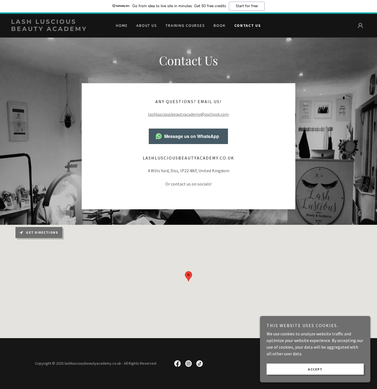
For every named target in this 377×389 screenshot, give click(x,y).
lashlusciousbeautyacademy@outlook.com (188, 114)
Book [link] (219, 25)
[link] (55, 29)
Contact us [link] (247, 25)
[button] (360, 25)
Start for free (247, 6)
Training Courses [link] (185, 25)
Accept (315, 369)
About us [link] (146, 25)
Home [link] (122, 25)
